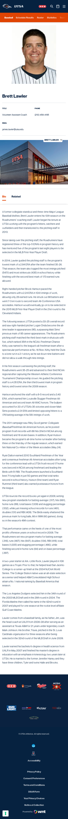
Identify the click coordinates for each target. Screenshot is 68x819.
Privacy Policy (34, 771)
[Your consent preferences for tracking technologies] (6, 813)
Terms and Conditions (34, 785)
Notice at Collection (34, 805)
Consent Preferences (34, 778)
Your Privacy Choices (34, 798)
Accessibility (34, 760)
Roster (40, 17)
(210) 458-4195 (42, 114)
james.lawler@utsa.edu (13, 129)
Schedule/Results (25, 17)
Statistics (51, 17)
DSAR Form (34, 791)
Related (16, 196)
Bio (4, 196)
